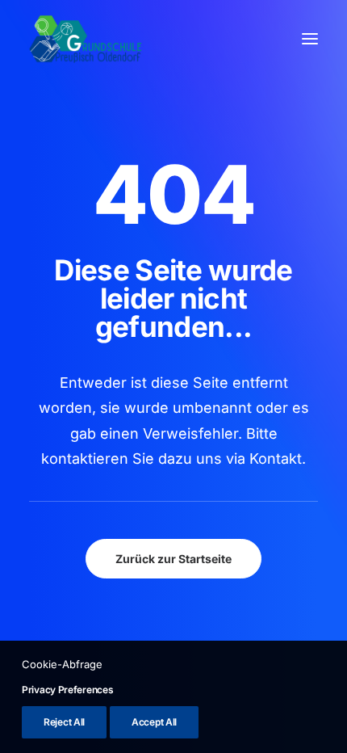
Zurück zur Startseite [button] (173, 559)
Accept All (154, 722)
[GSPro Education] (85, 39)
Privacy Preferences (67, 690)
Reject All (64, 722)
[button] (310, 39)
